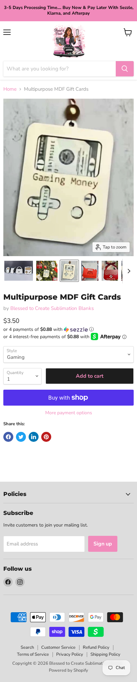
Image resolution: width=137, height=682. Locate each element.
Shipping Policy (105, 654)
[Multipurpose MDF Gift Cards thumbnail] (19, 270)
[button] (68, 329)
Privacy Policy (69, 654)
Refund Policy (96, 647)
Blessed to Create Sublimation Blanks (52, 308)
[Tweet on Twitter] (21, 437)
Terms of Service (33, 654)
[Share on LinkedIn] (34, 437)
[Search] (125, 68)
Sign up (102, 543)
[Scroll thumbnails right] (127, 271)
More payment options (68, 413)
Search (27, 647)
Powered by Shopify (68, 670)
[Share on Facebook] (8, 437)
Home (10, 89)
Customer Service (58, 647)
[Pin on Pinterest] (46, 437)
